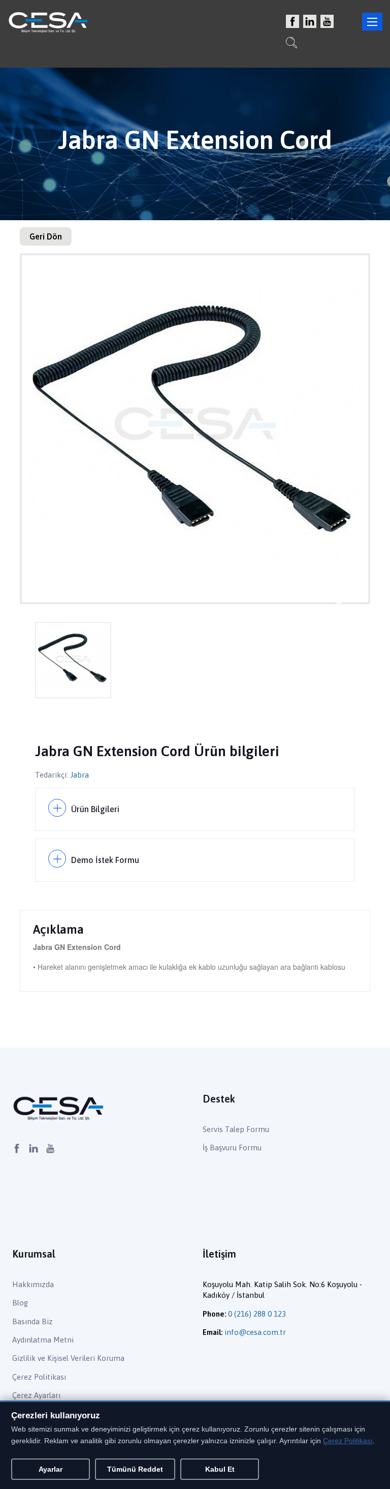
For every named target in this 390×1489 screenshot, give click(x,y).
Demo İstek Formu (105, 860)
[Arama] (291, 44)
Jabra (79, 774)
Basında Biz (32, 1321)
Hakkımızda (33, 1284)
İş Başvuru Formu (232, 1147)
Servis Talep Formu (236, 1129)
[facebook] (292, 22)
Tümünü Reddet (135, 1469)
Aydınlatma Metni (43, 1339)
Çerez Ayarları (36, 1395)
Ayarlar (50, 1469)
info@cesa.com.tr (255, 1332)
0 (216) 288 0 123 (257, 1313)
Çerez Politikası (39, 1377)
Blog (20, 1302)
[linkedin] (309, 22)
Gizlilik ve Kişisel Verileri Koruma (68, 1358)
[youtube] (327, 22)
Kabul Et (220, 1469)
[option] (195, 428)
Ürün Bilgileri (95, 809)
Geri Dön (45, 236)
